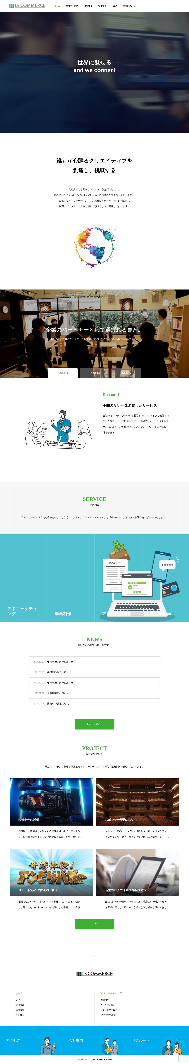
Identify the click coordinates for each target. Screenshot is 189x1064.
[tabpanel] (94, 66)
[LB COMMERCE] (27, 6)
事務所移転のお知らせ (59, 672)
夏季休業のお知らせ (58, 693)
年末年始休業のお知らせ (60, 661)
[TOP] (94, 956)
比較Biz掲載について (58, 703)
